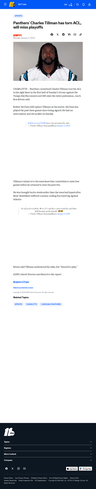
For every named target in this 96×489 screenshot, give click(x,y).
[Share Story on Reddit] (63, 34)
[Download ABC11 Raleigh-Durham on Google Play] (85, 469)
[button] (5, 4)
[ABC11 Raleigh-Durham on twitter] (12, 468)
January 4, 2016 (63, 125)
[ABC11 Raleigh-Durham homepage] (12, 4)
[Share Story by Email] (75, 34)
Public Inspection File (26, 480)
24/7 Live (22, 4)
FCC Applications (40, 480)
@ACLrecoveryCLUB (36, 123)
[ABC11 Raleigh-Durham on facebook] (6, 468)
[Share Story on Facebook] (52, 34)
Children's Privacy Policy (39, 478)
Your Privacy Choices (22, 478)
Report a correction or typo (23, 287)
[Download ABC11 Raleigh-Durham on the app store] (72, 469)
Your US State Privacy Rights (58, 478)
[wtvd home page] (9, 432)
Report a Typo (21, 281)
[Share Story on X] (58, 34)
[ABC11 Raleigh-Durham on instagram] (18, 468)
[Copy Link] (80, 34)
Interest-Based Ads (10, 480)
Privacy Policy (8, 478)
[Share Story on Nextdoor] (69, 34)
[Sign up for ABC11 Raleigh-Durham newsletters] (24, 468)
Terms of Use (74, 478)
